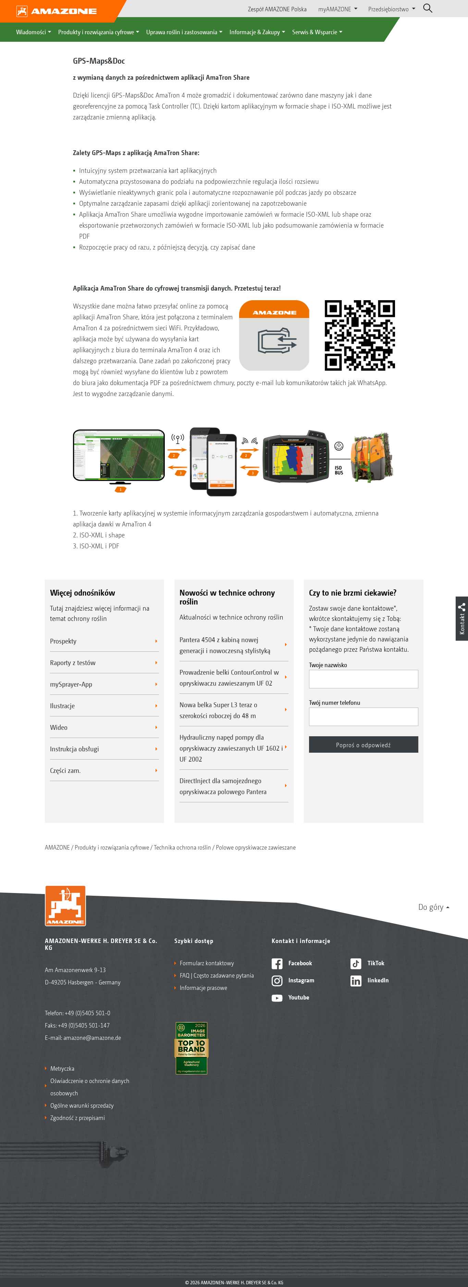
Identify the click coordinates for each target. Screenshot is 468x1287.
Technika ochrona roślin (182, 847)
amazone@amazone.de (92, 1037)
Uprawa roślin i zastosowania (181, 31)
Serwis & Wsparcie (314, 31)
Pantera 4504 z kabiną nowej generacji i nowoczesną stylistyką (225, 645)
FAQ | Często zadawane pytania (217, 975)
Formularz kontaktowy (207, 962)
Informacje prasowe (203, 987)
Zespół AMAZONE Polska (277, 8)
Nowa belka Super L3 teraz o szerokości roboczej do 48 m (218, 710)
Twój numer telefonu (334, 702)
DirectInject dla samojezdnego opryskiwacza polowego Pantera (223, 786)
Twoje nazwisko (328, 664)
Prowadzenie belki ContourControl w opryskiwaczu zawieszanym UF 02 (229, 677)
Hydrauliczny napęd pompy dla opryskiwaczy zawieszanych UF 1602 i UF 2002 (231, 748)
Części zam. (65, 770)
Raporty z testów (73, 662)
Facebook (299, 962)
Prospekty (63, 640)
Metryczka (62, 1068)
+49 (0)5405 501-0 (87, 1012)
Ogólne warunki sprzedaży (82, 1105)
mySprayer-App (71, 683)
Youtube (298, 997)
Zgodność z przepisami (77, 1117)
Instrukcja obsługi (74, 748)
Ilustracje (62, 705)
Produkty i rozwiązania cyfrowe (96, 31)
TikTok (375, 962)
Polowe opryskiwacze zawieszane (256, 847)
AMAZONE (57, 847)
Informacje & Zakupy (255, 31)
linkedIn (377, 980)
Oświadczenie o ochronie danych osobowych (90, 1086)
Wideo (58, 727)
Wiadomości (31, 31)
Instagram (300, 980)
